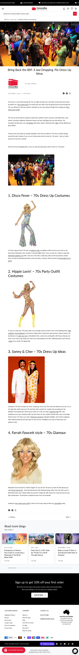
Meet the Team (26, 617)
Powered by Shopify (24, 643)
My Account (8, 620)
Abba (56, 123)
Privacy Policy (8, 628)
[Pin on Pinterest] (67, 93)
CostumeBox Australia (14, 643)
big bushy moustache (37, 417)
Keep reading (8, 530)
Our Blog (24, 625)
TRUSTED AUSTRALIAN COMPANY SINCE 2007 (47, 3)
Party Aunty (13, 19)
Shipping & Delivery (10, 615)
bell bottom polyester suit (15, 255)
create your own (22, 336)
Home (7, 19)
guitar (11, 341)
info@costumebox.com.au (47, 618)
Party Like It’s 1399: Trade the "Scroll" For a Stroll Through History (40, 552)
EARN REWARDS (19, 3)
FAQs (23, 620)
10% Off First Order (27, 623)
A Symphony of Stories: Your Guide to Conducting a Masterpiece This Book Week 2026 (14, 553)
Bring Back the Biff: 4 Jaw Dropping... (27, 19)
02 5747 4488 (44, 615)
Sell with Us (25, 628)
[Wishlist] (72, 9)
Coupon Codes (9, 623)
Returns (7, 617)
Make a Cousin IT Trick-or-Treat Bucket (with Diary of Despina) (67, 552)
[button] (3, 9)
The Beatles (29, 123)
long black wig (54, 412)
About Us (25, 615)
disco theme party (23, 104)
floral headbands (20, 333)
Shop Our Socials (26, 630)
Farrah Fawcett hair (17, 490)
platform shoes (35, 250)
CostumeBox (57, 503)
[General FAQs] (68, 9)
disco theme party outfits (22, 503)
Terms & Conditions (10, 625)
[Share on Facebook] (64, 93)
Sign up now (38, 595)
